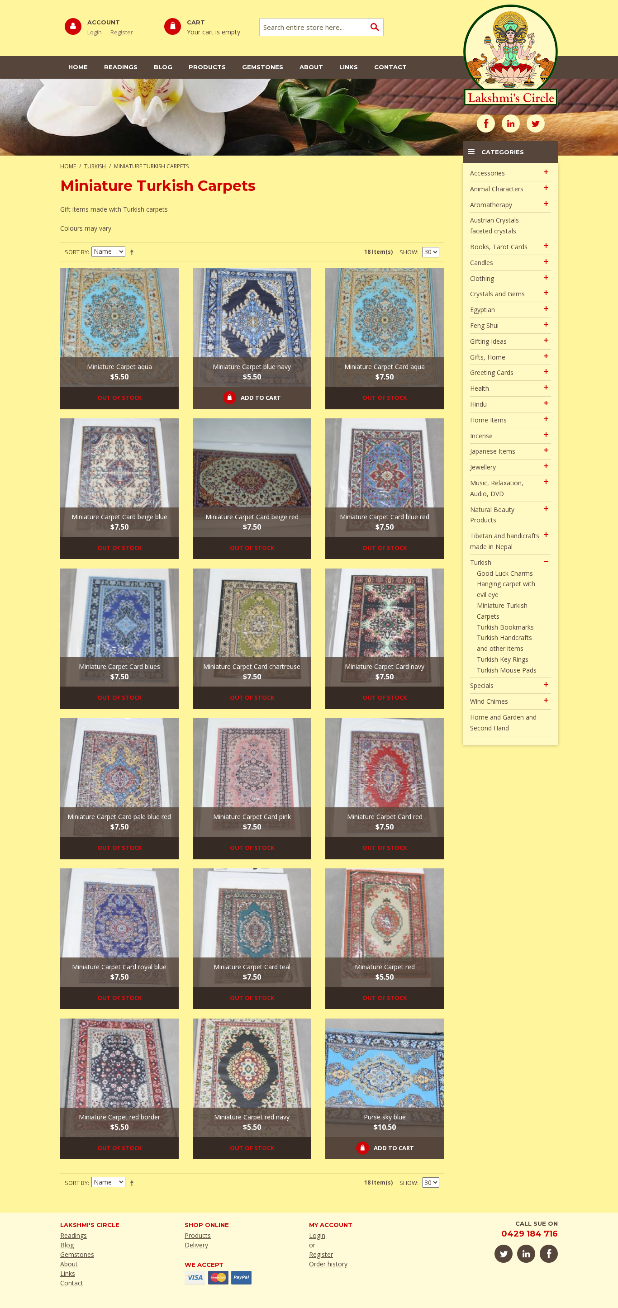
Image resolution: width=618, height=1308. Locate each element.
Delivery (196, 1245)
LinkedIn (511, 123)
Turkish (95, 166)
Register (121, 32)
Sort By (76, 252)
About (311, 67)
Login (94, 32)
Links (348, 67)
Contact (390, 67)
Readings (121, 67)
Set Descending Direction (133, 252)
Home (78, 67)
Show (408, 252)
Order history (328, 1264)
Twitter (536, 123)
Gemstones (262, 67)
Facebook (486, 123)
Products (207, 67)
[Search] (375, 27)
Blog (163, 67)
